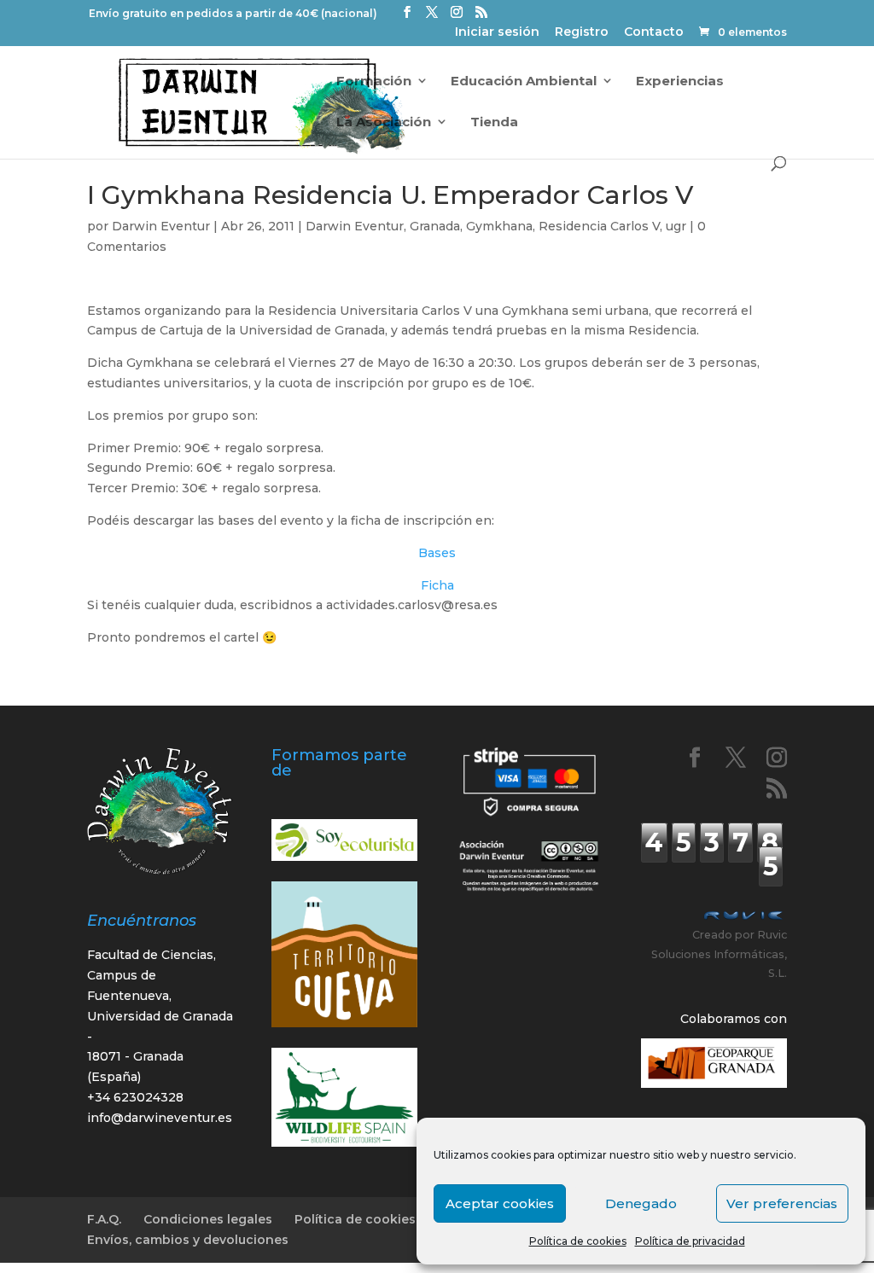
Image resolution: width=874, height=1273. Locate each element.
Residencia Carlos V (599, 226)
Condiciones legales (207, 1219)
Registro (582, 32)
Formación (373, 81)
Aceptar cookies (500, 1203)
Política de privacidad (690, 1241)
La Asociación (383, 122)
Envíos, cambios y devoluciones (187, 1239)
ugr (676, 226)
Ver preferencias (781, 1203)
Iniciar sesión (497, 32)
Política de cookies (577, 1241)
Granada (435, 226)
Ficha (437, 585)
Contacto (654, 32)
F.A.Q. (104, 1219)
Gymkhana (499, 226)
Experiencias (680, 81)
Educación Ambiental (524, 81)
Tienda (494, 122)
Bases (437, 553)
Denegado (641, 1203)
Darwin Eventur (161, 226)
